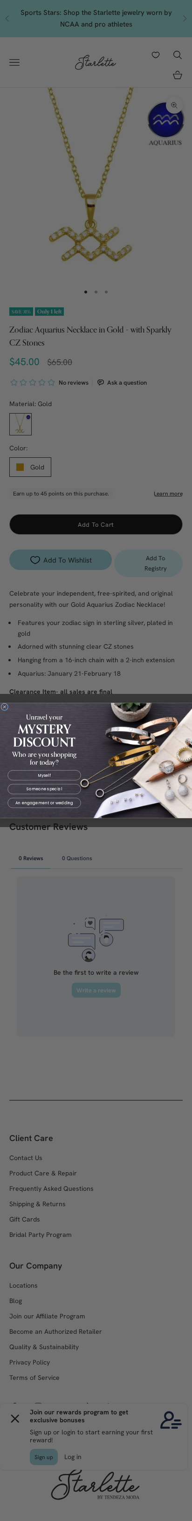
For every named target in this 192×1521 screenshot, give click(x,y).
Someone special (44, 789)
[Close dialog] (4, 707)
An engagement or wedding (44, 803)
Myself (44, 775)
